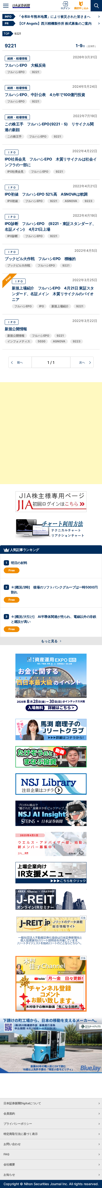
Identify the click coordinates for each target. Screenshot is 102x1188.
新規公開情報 (16, 328)
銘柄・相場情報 (17, 58)
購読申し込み (81, 8)
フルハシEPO (15, 72)
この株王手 (14, 136)
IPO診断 (12, 236)
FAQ (6, 1154)
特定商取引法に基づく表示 (21, 1134)
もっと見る (49, 641)
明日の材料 (19, 563)
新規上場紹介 (60, 306)
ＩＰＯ (11, 152)
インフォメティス (18, 341)
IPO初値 (12, 201)
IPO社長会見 (15, 171)
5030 (41, 341)
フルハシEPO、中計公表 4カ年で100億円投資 (45, 94)
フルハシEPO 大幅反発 (25, 65)
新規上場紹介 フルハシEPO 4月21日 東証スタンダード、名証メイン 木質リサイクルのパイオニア (53, 294)
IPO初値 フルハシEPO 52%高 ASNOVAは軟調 (46, 194)
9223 (88, 201)
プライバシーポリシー (18, 1123)
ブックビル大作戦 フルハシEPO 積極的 (40, 258)
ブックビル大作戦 (18, 265)
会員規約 (9, 1113)
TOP (6, 33)
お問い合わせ (12, 1144)
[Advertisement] (51, 433)
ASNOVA (71, 201)
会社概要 (9, 1164)
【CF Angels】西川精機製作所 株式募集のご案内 (55, 23)
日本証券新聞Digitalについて (22, 1103)
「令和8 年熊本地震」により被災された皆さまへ (54, 16)
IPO (41, 306)
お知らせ (9, 1174)
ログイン (65, 8)
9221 (35, 72)
